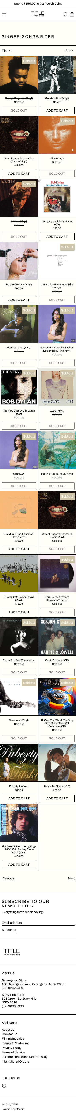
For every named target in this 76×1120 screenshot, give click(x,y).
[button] (65, 14)
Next (71, 878)
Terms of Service (13, 1052)
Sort (68, 50)
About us (8, 1029)
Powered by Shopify (13, 1109)
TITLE (15, 1104)
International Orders (15, 1061)
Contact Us (9, 1034)
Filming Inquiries (13, 1038)
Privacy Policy (12, 1048)
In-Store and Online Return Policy (25, 1057)
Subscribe (9, 930)
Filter (5, 50)
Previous (8, 878)
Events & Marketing (15, 1043)
